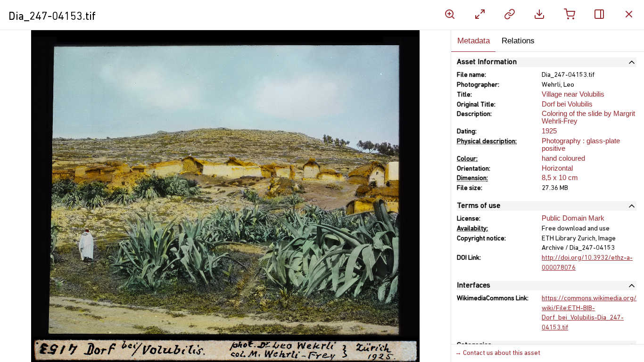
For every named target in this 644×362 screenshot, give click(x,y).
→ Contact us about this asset (497, 353)
